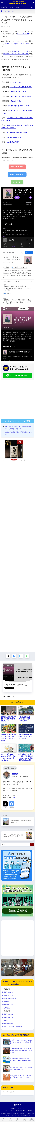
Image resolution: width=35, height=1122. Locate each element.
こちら (17, 795)
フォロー (17, 1120)
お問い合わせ (21, 1108)
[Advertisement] (17, 399)
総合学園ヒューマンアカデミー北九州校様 (16, 54)
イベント (12, 7)
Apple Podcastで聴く (17, 166)
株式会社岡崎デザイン (9, 998)
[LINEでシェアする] (27, 656)
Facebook (12, 807)
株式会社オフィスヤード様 (20, 51)
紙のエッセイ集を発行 (12, 44)
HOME (18, 1105)
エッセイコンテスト (23, 34)
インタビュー (4, 7)
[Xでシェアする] (8, 656)
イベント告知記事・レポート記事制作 (14, 1110)
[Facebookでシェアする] (14, 656)
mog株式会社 (6, 1008)
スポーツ (25, 7)
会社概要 (13, 1108)
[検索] (32, 844)
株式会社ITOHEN (7, 995)
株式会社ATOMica (7, 992)
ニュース (18, 7)
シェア (10, 1120)
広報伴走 (29, 1110)
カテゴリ (24, 1120)
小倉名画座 (5, 1001)
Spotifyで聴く (17, 182)
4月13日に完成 (24, 44)
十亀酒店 (5, 1020)
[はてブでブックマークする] (21, 656)
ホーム (3, 1120)
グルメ (31, 7)
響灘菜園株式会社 (7, 1004)
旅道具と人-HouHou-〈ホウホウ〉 (12, 1026)
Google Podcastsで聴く (17, 174)
